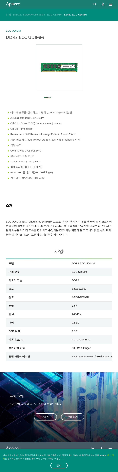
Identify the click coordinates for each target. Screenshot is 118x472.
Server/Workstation (34, 14)
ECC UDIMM (54, 14)
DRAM (17, 14)
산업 (8, 14)
